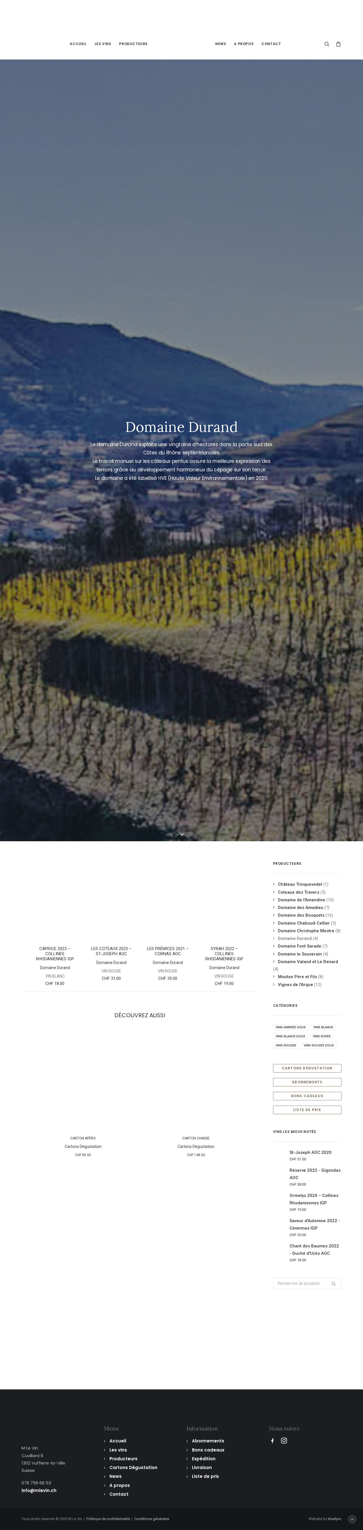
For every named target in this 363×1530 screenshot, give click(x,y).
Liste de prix (205, 1476)
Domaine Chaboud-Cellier (304, 923)
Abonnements (307, 1082)
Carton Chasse (196, 1138)
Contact (271, 43)
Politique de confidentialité (108, 1519)
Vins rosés (322, 1036)
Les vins (103, 43)
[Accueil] (41, 1419)
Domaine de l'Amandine (301, 899)
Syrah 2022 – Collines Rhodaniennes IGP (224, 953)
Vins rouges (286, 1045)
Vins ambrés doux (291, 1027)
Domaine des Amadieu (300, 907)
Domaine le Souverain (300, 954)
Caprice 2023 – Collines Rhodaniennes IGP (55, 953)
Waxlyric (334, 1519)
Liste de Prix (307, 1109)
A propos (244, 43)
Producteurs (133, 43)
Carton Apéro (83, 1138)
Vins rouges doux (319, 1045)
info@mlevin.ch (39, 1490)
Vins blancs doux (290, 1036)
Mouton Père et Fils (297, 976)
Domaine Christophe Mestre (306, 930)
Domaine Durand (55, 967)
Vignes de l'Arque (295, 984)
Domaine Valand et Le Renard (308, 961)
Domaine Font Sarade (299, 946)
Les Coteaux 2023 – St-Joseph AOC (111, 951)
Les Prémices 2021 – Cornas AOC (168, 951)
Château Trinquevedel (300, 884)
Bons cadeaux (208, 1450)
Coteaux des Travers (298, 892)
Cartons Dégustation (83, 1146)
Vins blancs (323, 1027)
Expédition (204, 1459)
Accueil (78, 43)
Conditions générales (151, 1519)
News (220, 43)
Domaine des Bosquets (301, 915)
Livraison (202, 1467)
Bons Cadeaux (307, 1096)
